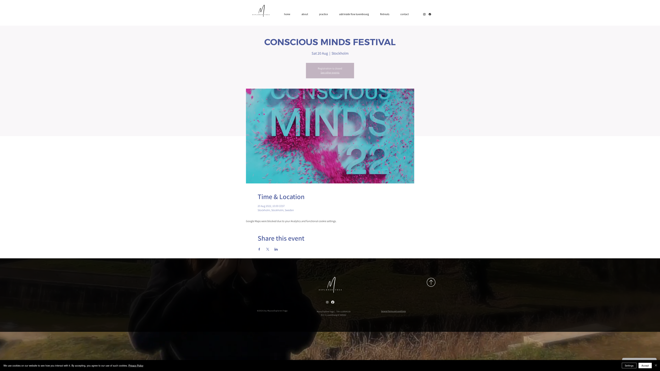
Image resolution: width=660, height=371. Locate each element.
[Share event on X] (267, 249)
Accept (645, 365)
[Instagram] (424, 14)
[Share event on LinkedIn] (276, 249)
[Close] (656, 365)
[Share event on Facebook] (259, 249)
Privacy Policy (135, 365)
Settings (629, 365)
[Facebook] (429, 14)
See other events (330, 72)
